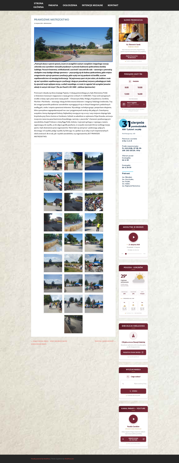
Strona (38, 5)
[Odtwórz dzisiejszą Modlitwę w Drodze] (133, 237)
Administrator (48, 23)
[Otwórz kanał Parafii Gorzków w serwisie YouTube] (133, 419)
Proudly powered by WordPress (40, 459)
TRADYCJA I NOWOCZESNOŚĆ (105, 341)
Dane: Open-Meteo (138, 313)
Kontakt (113, 5)
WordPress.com (69, 459)
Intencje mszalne (92, 5)
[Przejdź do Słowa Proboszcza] (133, 33)
